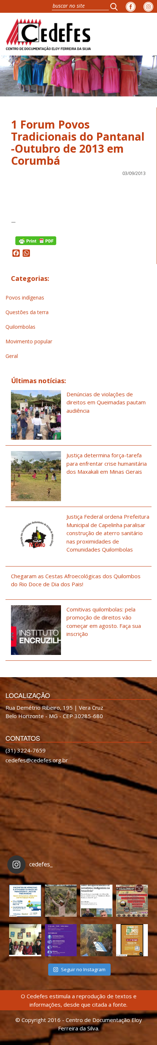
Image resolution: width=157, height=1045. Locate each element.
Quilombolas (20, 326)
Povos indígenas (24, 297)
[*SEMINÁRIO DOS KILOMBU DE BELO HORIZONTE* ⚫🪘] (132, 940)
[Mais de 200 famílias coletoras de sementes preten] (61, 901)
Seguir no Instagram (83, 969)
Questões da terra (27, 312)
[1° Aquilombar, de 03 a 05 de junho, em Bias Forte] (132, 901)
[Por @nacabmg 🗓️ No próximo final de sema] (25, 901)
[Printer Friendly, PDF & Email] (35, 240)
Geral (11, 355)
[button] (116, 6)
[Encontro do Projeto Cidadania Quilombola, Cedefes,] (25, 940)
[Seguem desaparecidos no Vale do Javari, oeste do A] (96, 901)
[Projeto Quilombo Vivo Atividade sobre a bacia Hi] (96, 940)
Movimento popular (28, 341)
